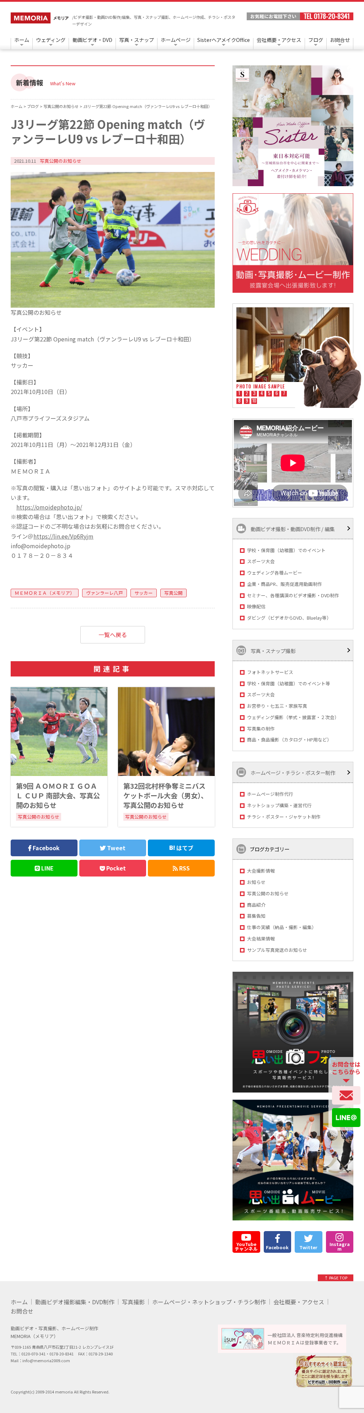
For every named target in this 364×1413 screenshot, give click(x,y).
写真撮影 (133, 1302)
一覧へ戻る (112, 634)
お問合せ (340, 39)
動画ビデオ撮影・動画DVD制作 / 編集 (292, 528)
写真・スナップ (136, 39)
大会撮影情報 (261, 870)
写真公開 (173, 592)
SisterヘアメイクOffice (223, 39)
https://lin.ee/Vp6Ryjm (63, 536)
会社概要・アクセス (279, 39)
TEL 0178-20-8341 (327, 16)
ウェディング (50, 39)
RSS (184, 868)
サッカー (143, 592)
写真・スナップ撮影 (272, 650)
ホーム (21, 39)
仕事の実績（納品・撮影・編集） (281, 927)
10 (254, 401)
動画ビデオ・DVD (92, 39)
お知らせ (256, 882)
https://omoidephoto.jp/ (49, 507)
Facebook (45, 847)
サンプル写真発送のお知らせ (277, 950)
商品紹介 (256, 904)
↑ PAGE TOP (335, 1277)
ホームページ (176, 39)
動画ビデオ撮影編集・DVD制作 (74, 1302)
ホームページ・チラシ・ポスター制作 (292, 772)
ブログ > (35, 106)
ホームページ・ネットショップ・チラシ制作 (209, 1302)
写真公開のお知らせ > (63, 106)
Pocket (115, 868)
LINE (47, 868)
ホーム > (19, 106)
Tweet (115, 847)
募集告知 (256, 915)
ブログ (315, 39)
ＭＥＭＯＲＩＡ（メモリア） (45, 592)
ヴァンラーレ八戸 (104, 592)
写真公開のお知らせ (268, 893)
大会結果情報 (261, 938)
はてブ (184, 847)
